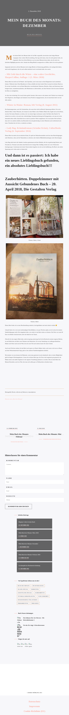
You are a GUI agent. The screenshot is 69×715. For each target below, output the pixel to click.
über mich (35, 603)
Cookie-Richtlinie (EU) (34, 711)
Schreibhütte (40, 592)
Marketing (35, 589)
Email (9, 487)
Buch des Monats (34, 34)
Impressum (34, 706)
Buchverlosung (38, 585)
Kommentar (12, 460)
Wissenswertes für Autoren (27, 599)
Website (10, 496)
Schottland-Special (25, 592)
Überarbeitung (23, 603)
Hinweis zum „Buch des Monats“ (14, 399)
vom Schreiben (43, 596)
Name (9, 478)
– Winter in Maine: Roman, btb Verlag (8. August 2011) (31, 105)
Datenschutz (34, 701)
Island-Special (23, 589)
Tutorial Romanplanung (26, 596)
